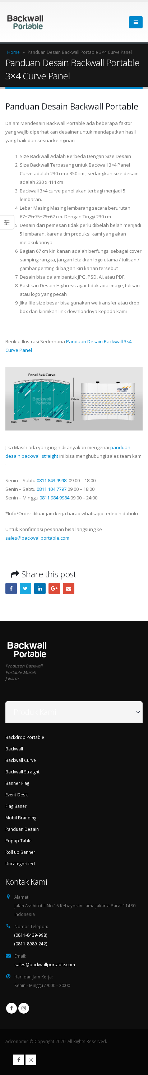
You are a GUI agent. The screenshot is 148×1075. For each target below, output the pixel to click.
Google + (54, 588)
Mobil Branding (20, 817)
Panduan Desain (22, 829)
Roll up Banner (20, 852)
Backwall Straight (22, 771)
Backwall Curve (20, 760)
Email (68, 588)
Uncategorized (20, 863)
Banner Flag (17, 783)
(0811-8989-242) (30, 943)
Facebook (11, 588)
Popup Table (18, 840)
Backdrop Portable (24, 737)
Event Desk (16, 794)
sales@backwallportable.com (37, 538)
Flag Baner (16, 806)
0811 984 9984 (54, 497)
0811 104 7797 (51, 489)
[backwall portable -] (25, 22)
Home (13, 52)
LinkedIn (40, 588)
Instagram (23, 1008)
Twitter (25, 588)
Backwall (14, 748)
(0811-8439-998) (30, 935)
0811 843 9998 (51, 480)
